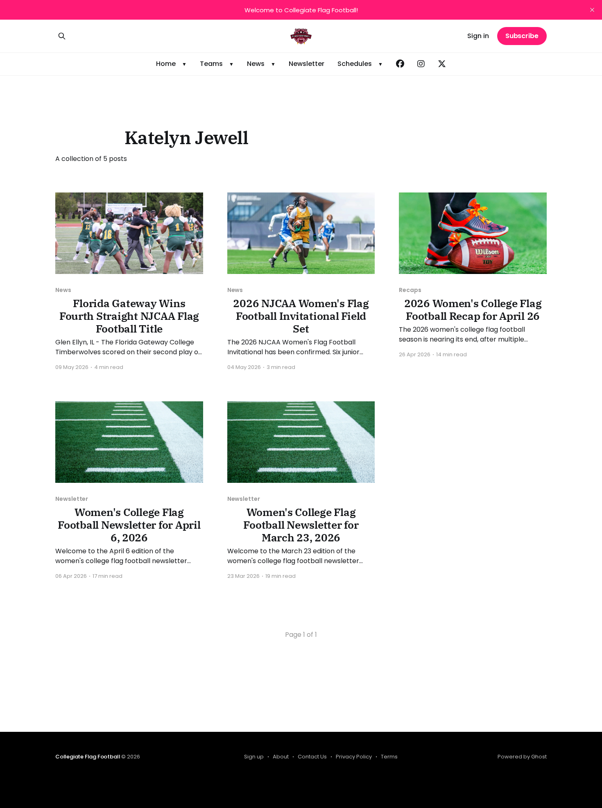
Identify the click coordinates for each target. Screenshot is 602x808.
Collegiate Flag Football (87, 756)
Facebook (400, 64)
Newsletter (306, 63)
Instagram (421, 64)
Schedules (354, 63)
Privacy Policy (354, 756)
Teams (211, 63)
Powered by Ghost (522, 756)
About (281, 756)
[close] (592, 9)
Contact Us (312, 756)
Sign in (478, 36)
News (256, 63)
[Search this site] (61, 36)
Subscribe (522, 36)
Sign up (254, 756)
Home (166, 63)
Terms (389, 756)
